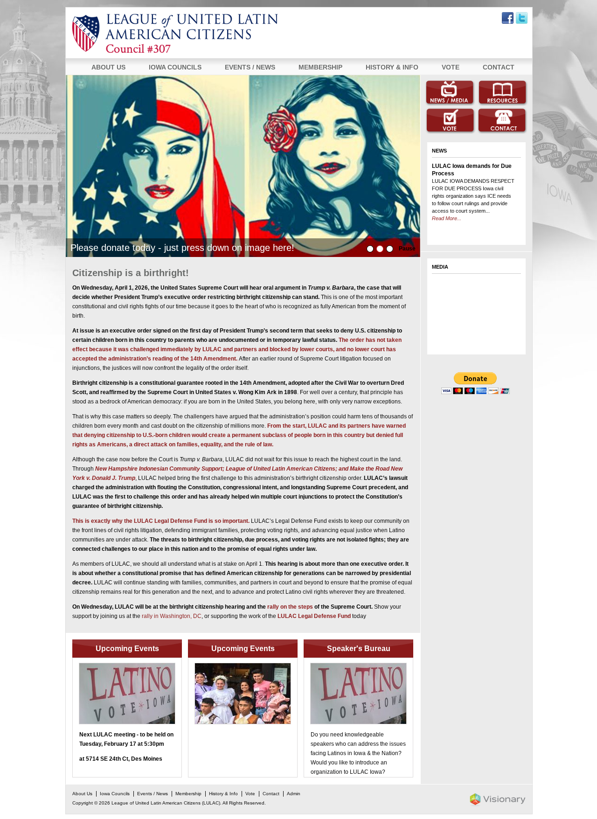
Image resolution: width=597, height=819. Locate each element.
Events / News (250, 67)
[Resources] (502, 93)
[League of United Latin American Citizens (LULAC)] (210, 33)
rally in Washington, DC (171, 616)
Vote (450, 67)
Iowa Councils (175, 67)
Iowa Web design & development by (498, 800)
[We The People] (243, 166)
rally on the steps (290, 607)
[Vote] (450, 121)
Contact (498, 67)
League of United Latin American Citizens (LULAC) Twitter (522, 18)
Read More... (446, 179)
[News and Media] (450, 93)
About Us (108, 67)
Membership (320, 67)
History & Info (392, 67)
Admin (293, 793)
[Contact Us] (502, 121)
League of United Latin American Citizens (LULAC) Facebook (508, 18)
